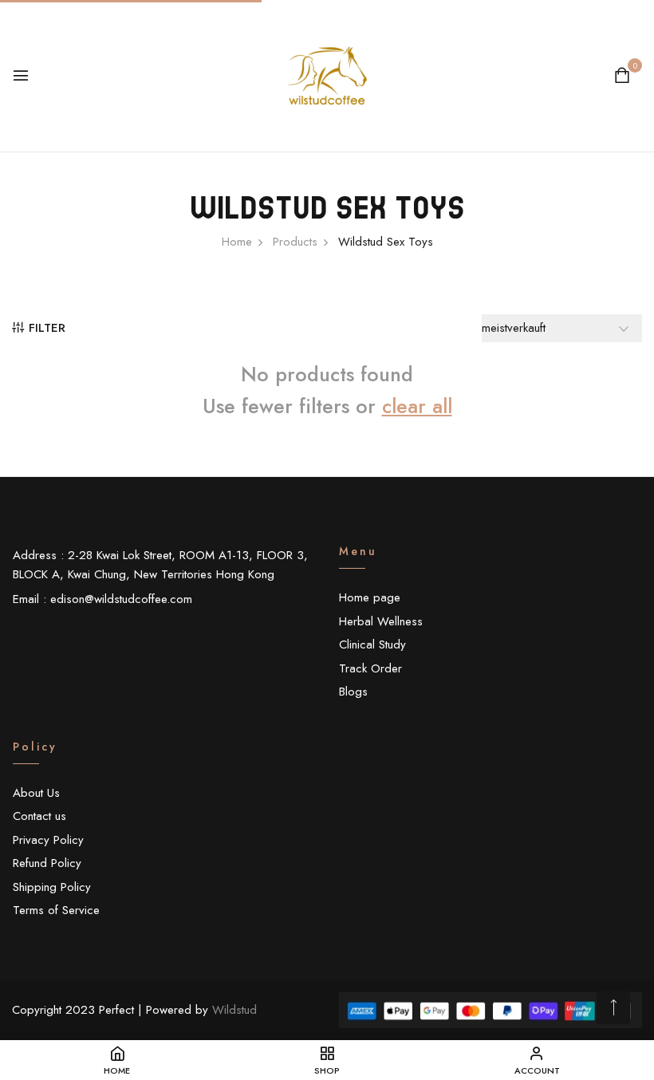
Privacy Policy (48, 840)
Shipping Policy (52, 887)
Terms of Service (56, 910)
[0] (622, 77)
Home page (369, 597)
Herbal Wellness (381, 621)
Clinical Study (372, 644)
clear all (417, 406)
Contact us (39, 816)
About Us (36, 793)
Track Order (370, 668)
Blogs (353, 691)
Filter (47, 328)
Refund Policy (47, 863)
